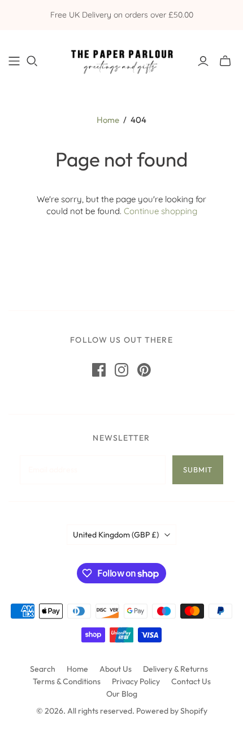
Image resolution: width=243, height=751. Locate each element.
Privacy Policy (136, 681)
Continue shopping (160, 211)
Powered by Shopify (171, 711)
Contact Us (191, 681)
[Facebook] (99, 370)
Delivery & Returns (175, 669)
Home (108, 119)
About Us (115, 669)
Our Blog (121, 694)
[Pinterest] (144, 370)
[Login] (203, 61)
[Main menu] (14, 61)
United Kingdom (116, 535)
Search (42, 669)
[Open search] (32, 61)
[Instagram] (121, 370)
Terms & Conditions (67, 681)
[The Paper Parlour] (121, 59)
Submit (197, 469)
